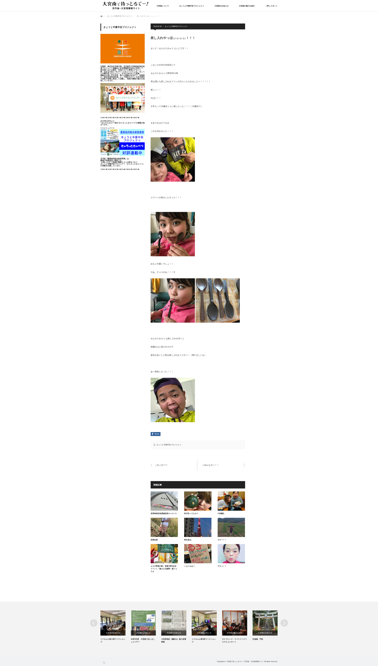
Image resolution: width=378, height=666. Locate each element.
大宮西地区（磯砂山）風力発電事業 (173, 640)
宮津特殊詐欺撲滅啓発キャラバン (164, 513)
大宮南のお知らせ (221, 6)
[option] (115, 626)
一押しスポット (271, 6)
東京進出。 (188, 540)
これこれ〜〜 (161, 465)
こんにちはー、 (190, 566)
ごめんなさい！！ (210, 465)
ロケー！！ (222, 540)
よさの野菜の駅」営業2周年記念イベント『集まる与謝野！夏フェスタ (164, 568)
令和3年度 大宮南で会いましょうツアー (143, 640)
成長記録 (154, 540)
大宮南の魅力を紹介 (247, 6)
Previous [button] (93, 623)
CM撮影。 (222, 513)
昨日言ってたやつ (191, 513)
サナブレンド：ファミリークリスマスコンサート (234, 640)
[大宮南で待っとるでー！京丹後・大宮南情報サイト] (126, 5)
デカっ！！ (222, 566)
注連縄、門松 (257, 639)
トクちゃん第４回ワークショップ (112, 640)
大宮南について (163, 6)
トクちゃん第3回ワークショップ (204, 640)
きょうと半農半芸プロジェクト (191, 6)
